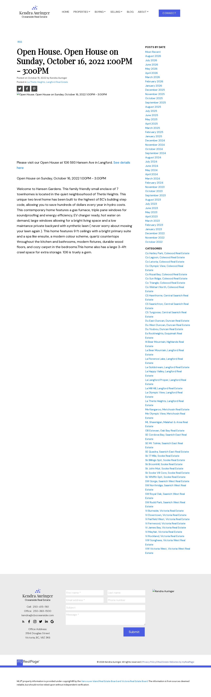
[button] (169, 13)
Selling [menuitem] (115, 12)
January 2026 (153, 85)
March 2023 (152, 220)
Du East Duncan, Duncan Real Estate (167, 320)
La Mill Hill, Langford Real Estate (163, 388)
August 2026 (153, 56)
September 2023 (155, 195)
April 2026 (151, 73)
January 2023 (153, 229)
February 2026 (154, 81)
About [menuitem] (142, 12)
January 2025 (153, 136)
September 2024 (155, 153)
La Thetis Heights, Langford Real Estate (47, 82)
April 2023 (151, 216)
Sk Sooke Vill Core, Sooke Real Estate (167, 473)
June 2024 (151, 166)
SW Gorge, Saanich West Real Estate (167, 481)
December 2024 (155, 140)
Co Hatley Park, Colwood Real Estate (167, 253)
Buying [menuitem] (99, 12)
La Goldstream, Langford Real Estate (167, 367)
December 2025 (155, 90)
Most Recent (153, 52)
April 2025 (151, 123)
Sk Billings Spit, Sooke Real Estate (165, 460)
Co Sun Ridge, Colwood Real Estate (166, 278)
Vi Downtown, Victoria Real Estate (165, 515)
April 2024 (151, 174)
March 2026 (152, 77)
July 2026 (151, 60)
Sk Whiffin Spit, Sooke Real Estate (165, 477)
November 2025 (155, 94)
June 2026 (151, 64)
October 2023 (154, 191)
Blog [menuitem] (130, 12)
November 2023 (155, 187)
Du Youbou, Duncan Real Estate (164, 329)
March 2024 (152, 178)
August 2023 (153, 199)
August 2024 (153, 157)
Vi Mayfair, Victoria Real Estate (163, 532)
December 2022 (155, 233)
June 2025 (151, 115)
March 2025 (152, 128)
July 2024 (151, 161)
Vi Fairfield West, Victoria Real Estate (167, 519)
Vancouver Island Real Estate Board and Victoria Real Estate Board (114, 681)
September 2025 (155, 102)
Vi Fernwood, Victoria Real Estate (165, 523)
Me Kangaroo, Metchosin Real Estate (167, 409)
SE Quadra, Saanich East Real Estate (167, 451)
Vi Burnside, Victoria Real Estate (164, 510)
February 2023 (154, 225)
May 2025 (151, 119)
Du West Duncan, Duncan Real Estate (167, 325)
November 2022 (155, 237)
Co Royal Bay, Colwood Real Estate (166, 274)
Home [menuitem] (65, 12)
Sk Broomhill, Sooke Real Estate (163, 464)
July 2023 (151, 204)
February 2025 (154, 132)
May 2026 (151, 68)
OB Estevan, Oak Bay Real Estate (164, 430)
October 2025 (154, 98)
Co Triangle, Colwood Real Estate (165, 283)
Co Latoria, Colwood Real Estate (164, 261)
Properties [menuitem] (81, 12)
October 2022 (154, 242)
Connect (169, 13)
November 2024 (155, 144)
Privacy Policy (149, 662)
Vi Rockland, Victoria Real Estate (164, 536)
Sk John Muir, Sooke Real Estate (164, 468)
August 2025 (153, 107)
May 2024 (151, 170)
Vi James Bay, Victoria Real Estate (165, 527)
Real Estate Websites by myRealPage (176, 662)
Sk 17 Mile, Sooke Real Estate (162, 456)
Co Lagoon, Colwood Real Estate (165, 257)
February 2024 (154, 182)
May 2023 (151, 212)
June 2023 (151, 208)
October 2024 (154, 149)
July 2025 (151, 111)
